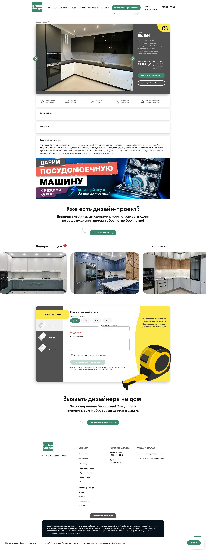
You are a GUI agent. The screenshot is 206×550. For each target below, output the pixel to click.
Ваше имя (73, 325)
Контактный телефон (109, 325)
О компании (64, 8)
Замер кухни (85, 464)
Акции (74, 8)
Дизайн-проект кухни (87, 487)
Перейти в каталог (160, 246)
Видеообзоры (85, 477)
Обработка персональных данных (150, 458)
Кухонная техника (87, 468)
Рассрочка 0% (93, 8)
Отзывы (82, 8)
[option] (84, 57)
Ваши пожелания (76, 337)
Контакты (105, 8)
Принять (193, 543)
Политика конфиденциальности (150, 454)
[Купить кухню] (50, 446)
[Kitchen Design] (39, 7)
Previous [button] (35, 58)
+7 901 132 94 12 (116, 455)
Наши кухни (52, 8)
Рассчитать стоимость (103, 515)
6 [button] (92, 93)
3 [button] (83, 93)
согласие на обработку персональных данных (100, 367)
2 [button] (79, 93)
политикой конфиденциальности (102, 369)
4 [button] (86, 93)
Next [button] (132, 58)
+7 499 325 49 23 (167, 6)
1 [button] (76, 93)
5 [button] (89, 93)
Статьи (83, 482)
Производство (85, 473)
